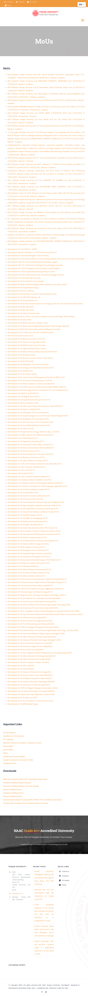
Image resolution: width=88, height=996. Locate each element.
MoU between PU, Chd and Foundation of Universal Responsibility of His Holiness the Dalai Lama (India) (46, 259)
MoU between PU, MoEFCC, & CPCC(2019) (23, 393)
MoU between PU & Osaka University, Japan (24, 313)
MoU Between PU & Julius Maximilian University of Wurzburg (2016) (33, 509)
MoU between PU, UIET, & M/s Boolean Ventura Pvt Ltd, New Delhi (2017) (35, 464)
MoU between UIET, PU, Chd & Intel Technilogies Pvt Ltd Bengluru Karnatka (35, 265)
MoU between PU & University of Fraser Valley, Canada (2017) (30, 444)
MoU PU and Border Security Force (20, 336)
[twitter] (46, 992)
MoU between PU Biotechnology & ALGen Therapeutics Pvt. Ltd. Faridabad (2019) (38, 390)
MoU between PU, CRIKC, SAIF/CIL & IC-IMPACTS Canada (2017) (31, 435)
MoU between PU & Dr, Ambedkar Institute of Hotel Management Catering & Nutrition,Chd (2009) (43, 611)
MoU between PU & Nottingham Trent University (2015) (28, 550)
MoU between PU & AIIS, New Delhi (21, 310)
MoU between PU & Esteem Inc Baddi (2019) (24, 409)
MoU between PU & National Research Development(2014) (29, 569)
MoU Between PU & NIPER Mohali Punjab (23, 704)
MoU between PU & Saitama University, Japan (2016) (27, 537)
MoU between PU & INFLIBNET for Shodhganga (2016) (27, 518)
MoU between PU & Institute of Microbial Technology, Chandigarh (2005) (34, 640)
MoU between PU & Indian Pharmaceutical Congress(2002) (29, 659)
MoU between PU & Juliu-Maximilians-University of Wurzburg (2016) (33, 541)
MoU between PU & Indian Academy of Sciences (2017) (28, 460)
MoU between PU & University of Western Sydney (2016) (28, 489)
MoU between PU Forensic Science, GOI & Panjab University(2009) (32, 601)
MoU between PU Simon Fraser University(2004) (25, 649)
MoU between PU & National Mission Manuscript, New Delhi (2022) (32, 352)
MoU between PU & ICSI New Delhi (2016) (23, 492)
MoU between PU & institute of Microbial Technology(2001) (29, 672)
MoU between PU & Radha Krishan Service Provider (27, 345)
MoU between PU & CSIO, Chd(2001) (21, 665)
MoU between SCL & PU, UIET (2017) (21, 470)
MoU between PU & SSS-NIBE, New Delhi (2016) (25, 525)
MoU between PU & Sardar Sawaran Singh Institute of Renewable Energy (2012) (37, 582)
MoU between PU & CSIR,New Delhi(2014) (23, 566)
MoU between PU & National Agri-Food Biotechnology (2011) (30, 592)
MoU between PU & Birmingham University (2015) (26, 547)
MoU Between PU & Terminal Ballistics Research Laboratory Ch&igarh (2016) (36, 502)
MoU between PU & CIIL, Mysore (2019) (22, 374)
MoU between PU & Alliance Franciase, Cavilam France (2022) (30, 358)
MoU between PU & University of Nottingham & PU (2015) (29, 557)
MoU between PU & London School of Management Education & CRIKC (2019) (36, 377)
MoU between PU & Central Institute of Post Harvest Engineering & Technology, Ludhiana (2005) (43, 630)
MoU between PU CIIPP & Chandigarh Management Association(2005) (33, 627)
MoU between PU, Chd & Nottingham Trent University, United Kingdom (34, 268)
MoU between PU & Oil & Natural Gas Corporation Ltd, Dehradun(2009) (34, 598)
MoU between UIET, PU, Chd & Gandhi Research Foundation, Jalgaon (33, 262)
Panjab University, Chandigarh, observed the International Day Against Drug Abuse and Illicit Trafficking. (44, 877)
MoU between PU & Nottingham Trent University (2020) (28, 364)
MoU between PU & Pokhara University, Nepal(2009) (27, 617)
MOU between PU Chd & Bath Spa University (24, 278)
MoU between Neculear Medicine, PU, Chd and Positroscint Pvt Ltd (32, 252)
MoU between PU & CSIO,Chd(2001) (21, 669)
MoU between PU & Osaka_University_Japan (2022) (26, 342)
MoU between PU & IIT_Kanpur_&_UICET (22, 697)
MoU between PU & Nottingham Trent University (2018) (28, 419)
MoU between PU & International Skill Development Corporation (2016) (34, 534)
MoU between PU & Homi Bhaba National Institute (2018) (29, 425)
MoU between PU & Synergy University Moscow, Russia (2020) (31, 368)
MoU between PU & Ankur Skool (19, 320)
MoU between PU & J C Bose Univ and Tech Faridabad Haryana (31, 332)
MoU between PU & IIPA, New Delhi (21, 307)
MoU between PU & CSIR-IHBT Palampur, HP (24, 297)
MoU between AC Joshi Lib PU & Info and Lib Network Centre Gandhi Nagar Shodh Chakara (41, 316)
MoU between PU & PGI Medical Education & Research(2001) (30, 678)
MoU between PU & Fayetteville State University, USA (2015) (30, 553)
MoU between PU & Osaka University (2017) (24, 451)
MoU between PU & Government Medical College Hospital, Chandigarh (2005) (36, 633)
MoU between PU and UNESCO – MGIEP (22, 249)
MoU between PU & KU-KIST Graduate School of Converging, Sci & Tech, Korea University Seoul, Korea (45, 303)
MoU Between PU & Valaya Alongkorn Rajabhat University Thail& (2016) (34, 505)
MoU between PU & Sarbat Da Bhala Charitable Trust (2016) (30, 480)
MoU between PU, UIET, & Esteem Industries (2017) (26, 467)
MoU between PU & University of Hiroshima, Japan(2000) (29, 685)
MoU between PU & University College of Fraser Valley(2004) (30, 646)
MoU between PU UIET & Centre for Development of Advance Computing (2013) (37, 579)
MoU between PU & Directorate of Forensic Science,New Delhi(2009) (33, 608)
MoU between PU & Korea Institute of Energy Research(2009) (30, 621)
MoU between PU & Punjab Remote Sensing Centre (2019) (29, 400)
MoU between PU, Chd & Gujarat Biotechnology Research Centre (31, 271)
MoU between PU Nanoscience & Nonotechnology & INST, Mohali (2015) (34, 560)
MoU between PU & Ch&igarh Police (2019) (23, 396)
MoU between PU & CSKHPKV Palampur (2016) (25, 515)
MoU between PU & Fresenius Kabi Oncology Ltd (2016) (28, 544)
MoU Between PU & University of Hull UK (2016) (25, 499)
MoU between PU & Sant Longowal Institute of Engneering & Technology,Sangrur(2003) (40, 653)
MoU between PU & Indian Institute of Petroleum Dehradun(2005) (32, 637)
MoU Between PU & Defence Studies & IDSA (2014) (26, 576)
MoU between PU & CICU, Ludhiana (21, 291)
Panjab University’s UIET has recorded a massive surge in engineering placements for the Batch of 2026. (44, 947)
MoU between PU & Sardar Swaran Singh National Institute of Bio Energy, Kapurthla (38, 326)
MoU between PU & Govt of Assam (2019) (23, 403)
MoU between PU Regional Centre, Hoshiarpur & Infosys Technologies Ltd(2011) (37, 595)
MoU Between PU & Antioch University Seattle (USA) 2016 (29, 496)
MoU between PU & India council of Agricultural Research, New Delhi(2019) (35, 406)
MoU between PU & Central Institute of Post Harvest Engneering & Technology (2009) (39, 605)
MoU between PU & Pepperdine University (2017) (26, 441)
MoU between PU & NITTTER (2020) (21, 361)
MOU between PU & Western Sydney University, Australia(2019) (31, 384)
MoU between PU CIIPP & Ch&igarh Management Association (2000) (33, 688)
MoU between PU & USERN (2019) (20, 371)
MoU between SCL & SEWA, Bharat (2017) (23, 438)
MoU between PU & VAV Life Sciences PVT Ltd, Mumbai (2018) (30, 422)
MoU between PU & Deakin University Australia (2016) (28, 521)
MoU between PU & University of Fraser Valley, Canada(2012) (30, 585)
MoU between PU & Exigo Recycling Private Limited (26, 348)
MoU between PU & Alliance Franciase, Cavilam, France (28, 323)
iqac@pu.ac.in (17, 893)
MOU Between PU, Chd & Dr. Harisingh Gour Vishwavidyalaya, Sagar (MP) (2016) (37, 486)
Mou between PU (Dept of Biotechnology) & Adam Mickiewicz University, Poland (37, 284)
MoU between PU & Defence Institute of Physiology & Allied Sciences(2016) (35, 483)
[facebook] (42, 992)
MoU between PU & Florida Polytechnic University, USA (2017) (30, 454)
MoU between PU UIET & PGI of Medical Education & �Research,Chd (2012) (35, 589)
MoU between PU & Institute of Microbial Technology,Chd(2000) (31, 681)
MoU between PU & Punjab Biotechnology (23, 287)
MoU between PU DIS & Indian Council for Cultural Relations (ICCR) (32, 294)
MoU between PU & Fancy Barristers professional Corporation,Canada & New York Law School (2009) (45, 614)
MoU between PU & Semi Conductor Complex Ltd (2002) (28, 662)
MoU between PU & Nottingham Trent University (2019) (28, 412)
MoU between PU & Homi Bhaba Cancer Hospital (26, 281)
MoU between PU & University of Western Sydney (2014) (28, 573)
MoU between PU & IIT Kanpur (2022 (21, 355)
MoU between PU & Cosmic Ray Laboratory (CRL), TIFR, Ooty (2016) (32, 528)
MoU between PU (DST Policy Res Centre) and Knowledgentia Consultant (34, 329)
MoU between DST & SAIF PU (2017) (21, 473)
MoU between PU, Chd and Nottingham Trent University (28, 255)
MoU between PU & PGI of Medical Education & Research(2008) (31, 624)
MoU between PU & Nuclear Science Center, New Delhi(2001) (30, 675)
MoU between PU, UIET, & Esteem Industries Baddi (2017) (29, 476)
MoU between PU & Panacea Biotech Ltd (22, 300)
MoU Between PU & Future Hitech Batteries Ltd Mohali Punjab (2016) (33, 512)
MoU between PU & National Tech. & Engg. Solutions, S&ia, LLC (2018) (33, 432)
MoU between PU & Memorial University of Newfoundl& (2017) (31, 448)
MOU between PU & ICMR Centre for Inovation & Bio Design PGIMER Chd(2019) (37, 387)
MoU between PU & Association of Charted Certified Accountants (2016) (34, 531)
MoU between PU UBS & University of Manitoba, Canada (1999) (31, 694)
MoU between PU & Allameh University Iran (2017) (26, 457)
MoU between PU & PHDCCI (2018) (20, 428)
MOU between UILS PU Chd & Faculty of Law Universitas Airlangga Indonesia (36, 275)
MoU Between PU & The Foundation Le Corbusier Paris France (30, 701)
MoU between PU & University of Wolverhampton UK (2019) (30, 380)
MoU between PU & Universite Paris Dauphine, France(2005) (30, 643)
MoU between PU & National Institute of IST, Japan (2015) (29, 563)
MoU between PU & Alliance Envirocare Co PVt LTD (26, 339)
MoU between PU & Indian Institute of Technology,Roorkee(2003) (32, 656)
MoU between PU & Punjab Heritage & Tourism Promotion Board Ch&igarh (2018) (38, 416)
